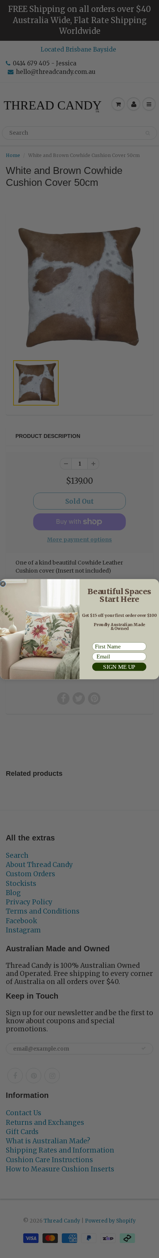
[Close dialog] (3, 583)
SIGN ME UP (119, 666)
